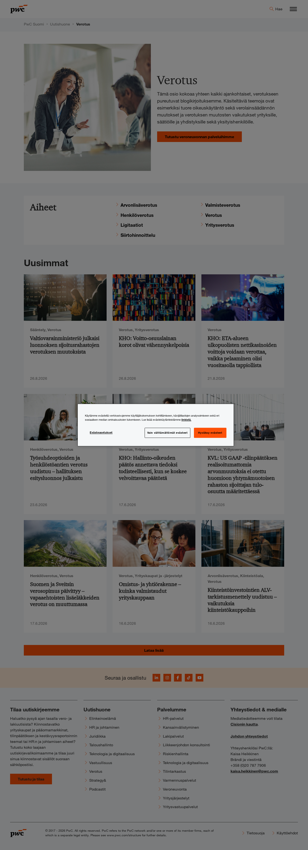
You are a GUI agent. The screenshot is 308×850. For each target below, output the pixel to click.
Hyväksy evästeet (210, 432)
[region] (155, 425)
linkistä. (186, 419)
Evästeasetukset (101, 432)
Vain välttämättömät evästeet (167, 432)
